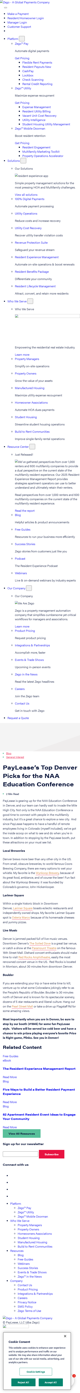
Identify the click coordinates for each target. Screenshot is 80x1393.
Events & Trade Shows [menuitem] (32, 1272)
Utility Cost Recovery (28, 228)
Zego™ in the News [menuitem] (30, 1276)
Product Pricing (25, 630)
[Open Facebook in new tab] (13, 1175)
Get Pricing (22, 58)
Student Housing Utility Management (46, 124)
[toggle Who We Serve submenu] (30, 301)
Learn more (22, 354)
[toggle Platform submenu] (22, 38)
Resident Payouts (36, 67)
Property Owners (25, 373)
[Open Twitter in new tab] (13, 1182)
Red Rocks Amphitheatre (34, 957)
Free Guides (22, 529)
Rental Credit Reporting (37, 84)
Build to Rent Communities (32, 431)
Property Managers (27, 359)
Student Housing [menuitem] (29, 1238)
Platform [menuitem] (15, 1203)
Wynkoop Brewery (47, 873)
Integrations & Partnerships (32, 645)
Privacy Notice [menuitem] (27, 1302)
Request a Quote (18, 718)
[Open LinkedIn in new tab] (13, 1189)
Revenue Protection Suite (31, 242)
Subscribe (52, 1154)
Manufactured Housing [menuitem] (32, 1242)
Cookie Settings (36, 1371)
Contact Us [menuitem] (25, 1285)
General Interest (15, 757)
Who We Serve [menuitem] (19, 1221)
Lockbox (27, 75)
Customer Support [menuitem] (19, 26)
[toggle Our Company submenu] (29, 588)
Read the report (25, 510)
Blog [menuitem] (21, 1255)
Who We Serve (17, 301)
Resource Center (18, 446)
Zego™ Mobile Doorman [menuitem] (33, 1216)
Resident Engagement (36, 147)
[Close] (65, 1336)
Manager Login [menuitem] (17, 22)
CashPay (27, 71)
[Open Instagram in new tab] (13, 1196)
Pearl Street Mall (22, 1006)
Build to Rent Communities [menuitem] (35, 1246)
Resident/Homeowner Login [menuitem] (25, 18)
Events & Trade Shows (29, 660)
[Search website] (2, 6)
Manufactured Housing (29, 388)
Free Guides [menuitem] (25, 1259)
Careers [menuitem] (22, 1298)
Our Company (16, 588)
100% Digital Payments (29, 199)
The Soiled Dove (40, 943)
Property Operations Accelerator (42, 156)
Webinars (21, 573)
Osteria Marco (21, 917)
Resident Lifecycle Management (35, 286)
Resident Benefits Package (32, 271)
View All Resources (22, 1133)
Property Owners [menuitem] (28, 1229)
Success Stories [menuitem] (28, 1268)
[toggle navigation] (5, 7)
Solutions (13, 160)
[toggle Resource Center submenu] (32, 446)
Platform (13, 39)
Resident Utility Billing (36, 111)
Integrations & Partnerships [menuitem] (35, 1293)
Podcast (20, 558)
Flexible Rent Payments (37, 62)
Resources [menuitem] (16, 1251)
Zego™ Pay (21, 43)
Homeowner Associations (31, 402)
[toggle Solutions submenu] (23, 160)
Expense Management (36, 107)
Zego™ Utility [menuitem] (26, 1212)
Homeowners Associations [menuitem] (35, 1233)
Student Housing (26, 417)
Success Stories (25, 544)
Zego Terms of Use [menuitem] (29, 1311)
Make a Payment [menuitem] (18, 14)
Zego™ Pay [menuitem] (24, 1208)
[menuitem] (9, 31)
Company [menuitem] (16, 1281)
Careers (20, 689)
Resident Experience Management (37, 257)
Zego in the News (26, 674)
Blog (18, 515)
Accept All (51, 1382)
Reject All (23, 1382)
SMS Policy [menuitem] (25, 1306)
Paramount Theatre (44, 948)
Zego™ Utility (23, 88)
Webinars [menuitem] (24, 1263)
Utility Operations (26, 213)
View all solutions (26, 194)
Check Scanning (33, 79)
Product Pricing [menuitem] (28, 1289)
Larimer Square (23, 908)
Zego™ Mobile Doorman (30, 128)
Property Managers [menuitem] (30, 1225)
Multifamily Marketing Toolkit (41, 151)
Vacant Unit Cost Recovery (39, 115)
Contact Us (22, 703)
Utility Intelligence (33, 120)
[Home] (24, 2)
